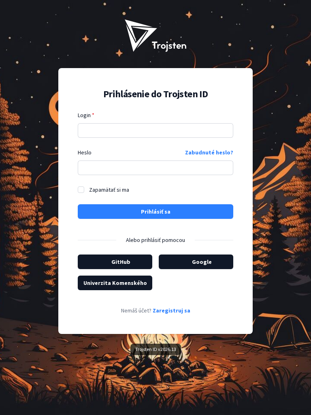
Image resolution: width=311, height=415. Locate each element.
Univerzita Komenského (115, 283)
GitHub (120, 261)
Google (202, 261)
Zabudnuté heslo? (209, 152)
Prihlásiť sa (155, 211)
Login (86, 115)
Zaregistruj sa (171, 310)
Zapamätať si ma (109, 189)
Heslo (85, 152)
